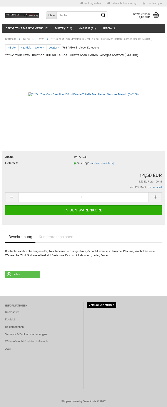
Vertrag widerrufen (101, 305)
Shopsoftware (70, 401)
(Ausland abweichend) (102, 163)
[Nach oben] (155, 400)
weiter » (40, 47)
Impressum (12, 312)
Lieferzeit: (11, 163)
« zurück (26, 47)
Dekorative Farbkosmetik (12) (27, 28)
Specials (108, 28)
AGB (8, 348)
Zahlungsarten (92, 3)
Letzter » (54, 47)
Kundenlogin (153, 3)
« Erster (12, 47)
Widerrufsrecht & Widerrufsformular (27, 341)
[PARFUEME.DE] (22, 15)
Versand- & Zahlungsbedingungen (26, 334)
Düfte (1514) (63, 28)
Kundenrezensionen (56, 236)
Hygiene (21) (87, 28)
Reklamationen (14, 326)
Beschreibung (20, 236)
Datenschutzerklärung (123, 3)
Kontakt (10, 319)
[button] (22, 274)
